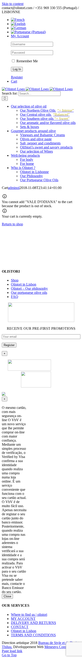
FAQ (14, 297)
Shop (14, 280)
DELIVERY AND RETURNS (33, 623)
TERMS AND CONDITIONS (33, 635)
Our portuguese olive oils (29, 292)
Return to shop (12, 224)
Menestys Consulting (59, 647)
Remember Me (26, 61)
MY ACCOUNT (23, 619)
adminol (14, 188)
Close (7, 596)
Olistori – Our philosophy (29, 288)
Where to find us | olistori (29, 614)
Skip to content (12, 4)
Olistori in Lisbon (23, 284)
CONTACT (19, 627)
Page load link (12, 651)
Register (17, 77)
